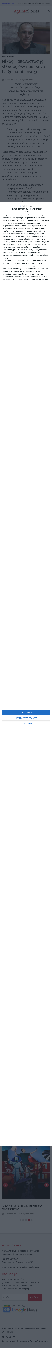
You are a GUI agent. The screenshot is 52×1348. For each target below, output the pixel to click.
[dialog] (26, 674)
